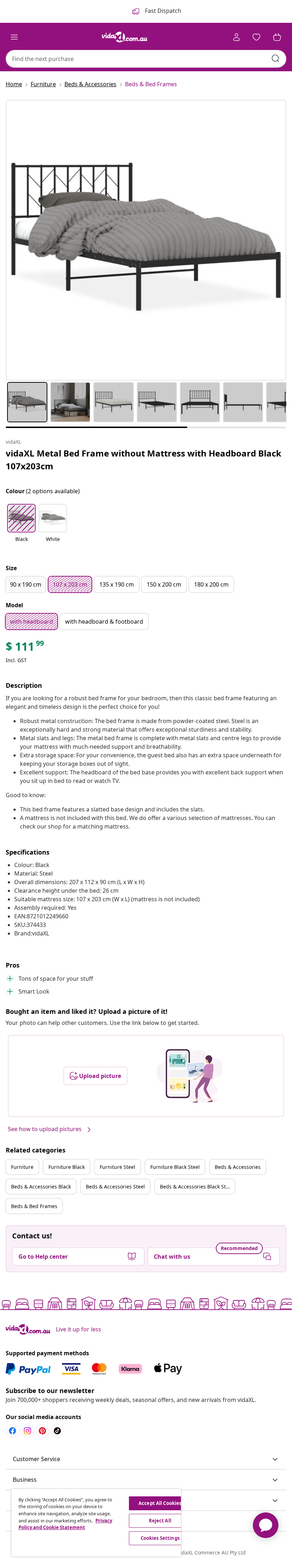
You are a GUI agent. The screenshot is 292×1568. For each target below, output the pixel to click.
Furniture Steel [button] (117, 1167)
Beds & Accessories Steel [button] (115, 1186)
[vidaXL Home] (124, 37)
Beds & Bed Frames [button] (34, 1206)
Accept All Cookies (160, 1503)
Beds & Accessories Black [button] (41, 1186)
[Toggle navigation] (14, 37)
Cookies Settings (160, 1538)
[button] (21, 527)
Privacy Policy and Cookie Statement (65, 1524)
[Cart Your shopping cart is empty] (277, 37)
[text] (25, 648)
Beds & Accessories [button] (238, 1167)
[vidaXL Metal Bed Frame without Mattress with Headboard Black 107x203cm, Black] (146, 240)
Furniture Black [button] (66, 1167)
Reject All (160, 1520)
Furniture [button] (22, 1167)
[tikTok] (57, 1430)
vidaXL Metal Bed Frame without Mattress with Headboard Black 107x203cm (143, 459)
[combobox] (146, 59)
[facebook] (12, 1430)
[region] (96, 1523)
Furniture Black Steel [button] (175, 1167)
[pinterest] (42, 1430)
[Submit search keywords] (275, 58)
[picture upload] (189, 1076)
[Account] (236, 37)
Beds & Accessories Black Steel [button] (196, 1186)
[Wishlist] (256, 37)
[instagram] (27, 1430)
